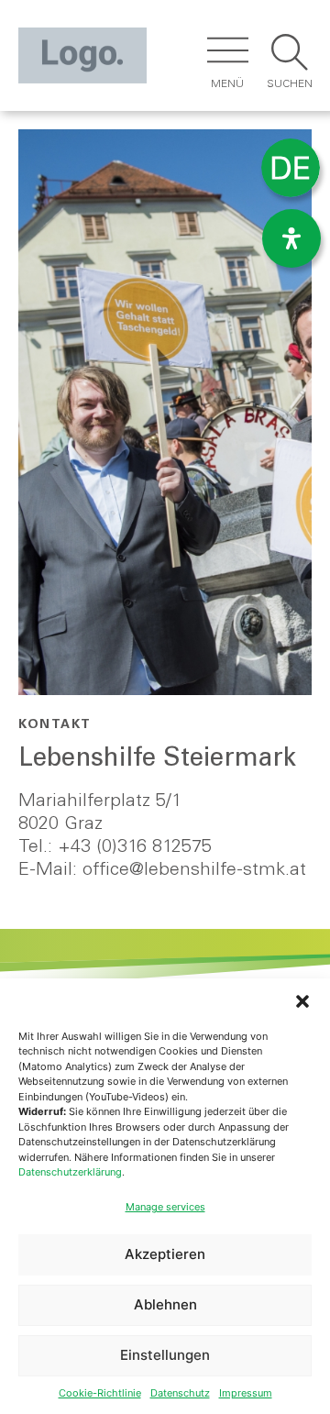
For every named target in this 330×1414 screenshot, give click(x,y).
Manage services (165, 1206)
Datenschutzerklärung (70, 1171)
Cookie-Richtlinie (100, 1392)
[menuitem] (290, 168)
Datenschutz (180, 1392)
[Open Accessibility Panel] (291, 238)
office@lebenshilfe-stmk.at (194, 871)
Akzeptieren (165, 1254)
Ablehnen (165, 1304)
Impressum (245, 1392)
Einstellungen (165, 1355)
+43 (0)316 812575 (135, 848)
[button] (302, 1001)
